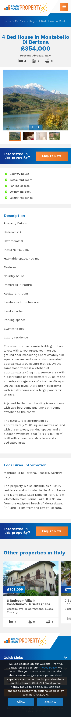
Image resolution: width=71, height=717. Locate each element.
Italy (32, 21)
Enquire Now (51, 156)
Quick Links (13, 658)
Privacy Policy (47, 667)
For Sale (20, 21)
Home (7, 21)
